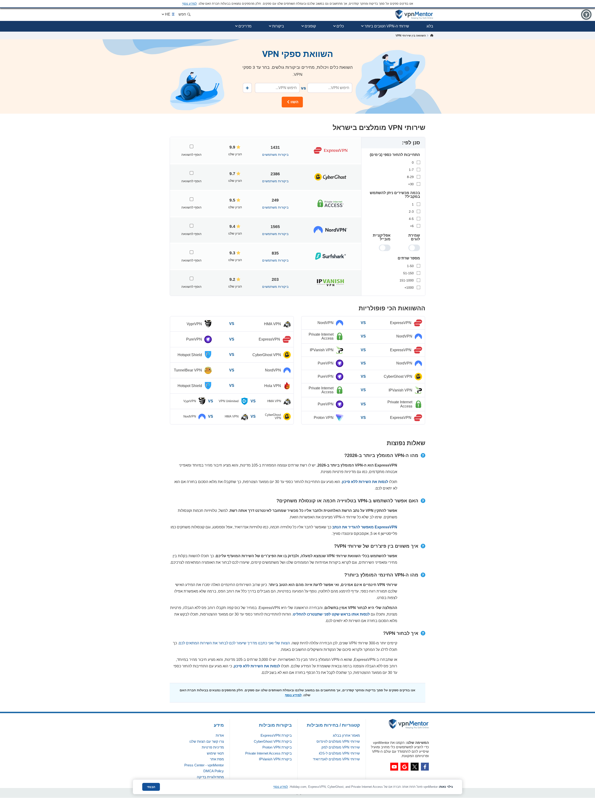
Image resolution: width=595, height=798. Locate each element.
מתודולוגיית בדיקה (210, 777)
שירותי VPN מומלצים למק (340, 747)
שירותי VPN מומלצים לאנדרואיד (336, 759)
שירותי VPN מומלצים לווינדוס (338, 741)
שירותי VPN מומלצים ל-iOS (339, 753)
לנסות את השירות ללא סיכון (365, 482)
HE (167, 14)
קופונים (310, 26)
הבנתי (151, 787)
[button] (586, 14)
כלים (340, 26)
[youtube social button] (394, 767)
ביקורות (278, 26)
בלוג (429, 26)
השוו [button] (294, 102)
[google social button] (404, 767)
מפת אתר (217, 759)
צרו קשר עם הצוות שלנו (206, 741)
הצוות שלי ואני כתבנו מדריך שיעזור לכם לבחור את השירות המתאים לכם (234, 643)
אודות (220, 735)
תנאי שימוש (215, 753)
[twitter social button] (415, 767)
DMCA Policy (213, 771)
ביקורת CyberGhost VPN (273, 741)
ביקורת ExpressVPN (276, 735)
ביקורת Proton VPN (277, 747)
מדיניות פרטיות (213, 747)
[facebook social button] (425, 767)
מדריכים (244, 26)
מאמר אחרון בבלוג (346, 735)
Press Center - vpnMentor (204, 765)
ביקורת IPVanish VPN (275, 759)
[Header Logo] (414, 14)
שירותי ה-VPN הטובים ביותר (386, 26)
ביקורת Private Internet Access (268, 753)
